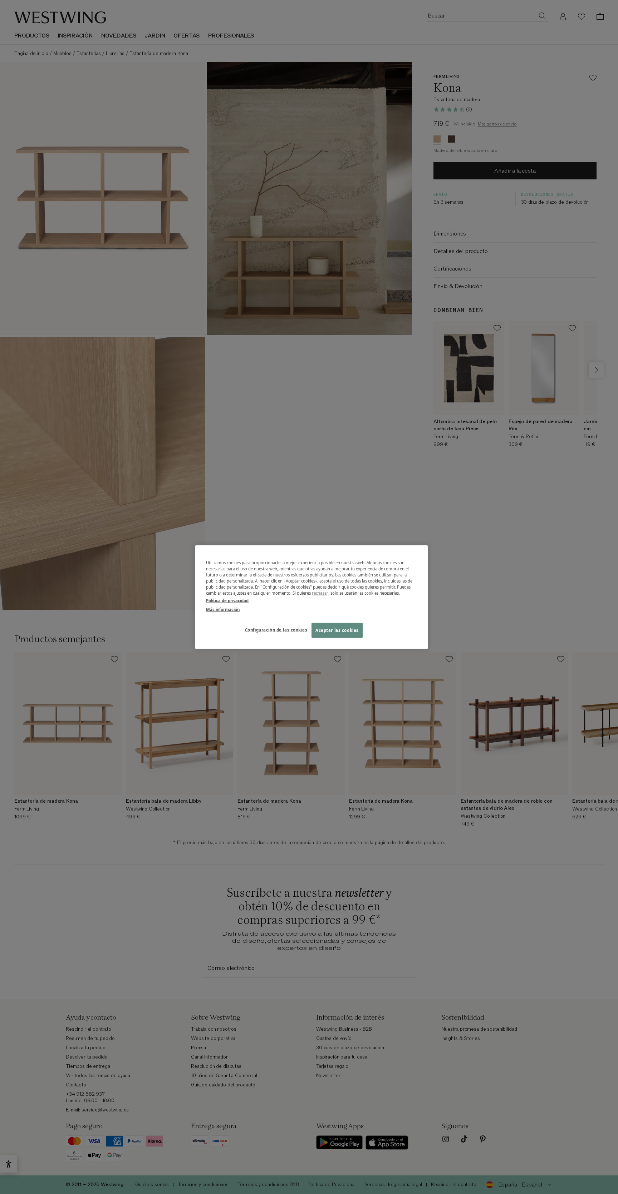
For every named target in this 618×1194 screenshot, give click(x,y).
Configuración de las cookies (276, 630)
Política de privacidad (227, 600)
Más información (223, 609)
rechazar (320, 593)
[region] (311, 597)
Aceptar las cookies (337, 630)
